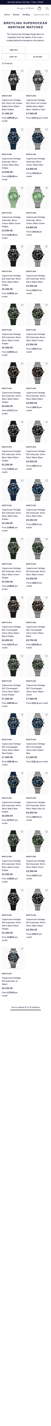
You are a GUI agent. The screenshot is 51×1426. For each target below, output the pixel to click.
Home (7, 14)
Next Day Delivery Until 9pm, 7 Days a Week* (25, 2)
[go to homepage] (25, 8)
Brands (16, 14)
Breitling (26, 14)
